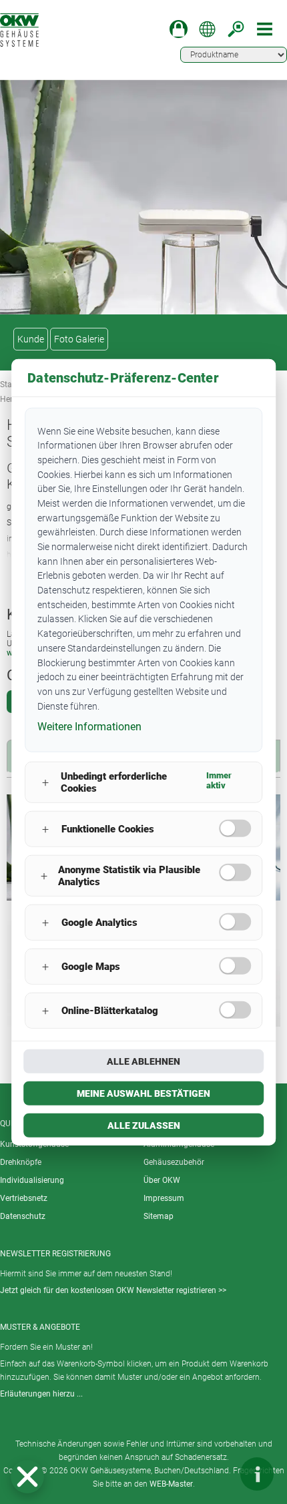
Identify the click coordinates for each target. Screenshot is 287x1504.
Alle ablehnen (143, 1061)
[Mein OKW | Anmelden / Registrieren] (179, 29)
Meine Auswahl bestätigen (143, 1093)
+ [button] (45, 782)
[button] (27, 1476)
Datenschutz (22, 1216)
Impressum (164, 1198)
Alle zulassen (143, 1125)
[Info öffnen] (257, 1474)
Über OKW (162, 1180)
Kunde (30, 339)
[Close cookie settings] (27, 1476)
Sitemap (159, 1216)
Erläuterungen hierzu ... (41, 1394)
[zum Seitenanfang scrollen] (217, 1474)
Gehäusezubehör (174, 1162)
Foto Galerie (79, 339)
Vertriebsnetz (23, 1198)
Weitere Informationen (89, 726)
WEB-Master (171, 1484)
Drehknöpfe (20, 1162)
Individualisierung (32, 1180)
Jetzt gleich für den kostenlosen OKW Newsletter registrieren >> (113, 1290)
